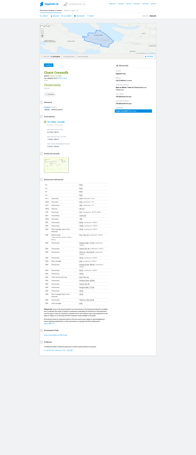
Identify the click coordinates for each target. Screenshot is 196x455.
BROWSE (150, 56)
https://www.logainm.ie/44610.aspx (55, 335)
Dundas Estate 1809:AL (87, 265)
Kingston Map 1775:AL (86, 243)
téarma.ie (112, 4)
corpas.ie (121, 4)
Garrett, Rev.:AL (84, 249)
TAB (80, 219)
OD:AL (81, 229)
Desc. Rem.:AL (84, 235)
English (153, 16)
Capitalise (51, 94)
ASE (80, 205)
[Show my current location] (42, 35)
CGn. (81, 212)
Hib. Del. (82, 209)
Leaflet (137, 53)
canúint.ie (145, 4)
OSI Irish (46, 56)
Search (45, 16)
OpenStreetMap (83, 56)
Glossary (68, 16)
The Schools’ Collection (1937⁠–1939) (58, 350)
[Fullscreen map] (42, 32)
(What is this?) (62, 78)
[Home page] (49, 4)
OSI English (56, 56)
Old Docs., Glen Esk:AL (86, 252)
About (91, 16)
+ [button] (42, 26)
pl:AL (81, 261)
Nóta (81, 185)
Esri (147, 53)
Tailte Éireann (152, 53)
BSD (80, 202)
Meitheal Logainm (70, 10)
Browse (56, 16)
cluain (47, 107)
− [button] (42, 28)
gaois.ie (153, 4)
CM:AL (81, 226)
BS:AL (81, 222)
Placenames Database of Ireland (51, 10)
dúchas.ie (137, 4)
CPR (80, 198)
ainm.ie (128, 4)
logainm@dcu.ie (49, 323)
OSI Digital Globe (69, 56)
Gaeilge (145, 16)
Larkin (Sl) (82, 216)
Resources (80, 16)
